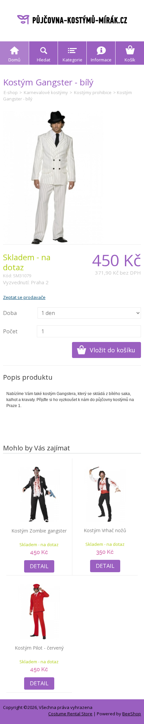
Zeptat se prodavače (24, 297)
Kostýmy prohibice (93, 92)
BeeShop (131, 714)
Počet (10, 331)
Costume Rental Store (70, 714)
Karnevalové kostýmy (46, 92)
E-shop (11, 92)
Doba (10, 313)
